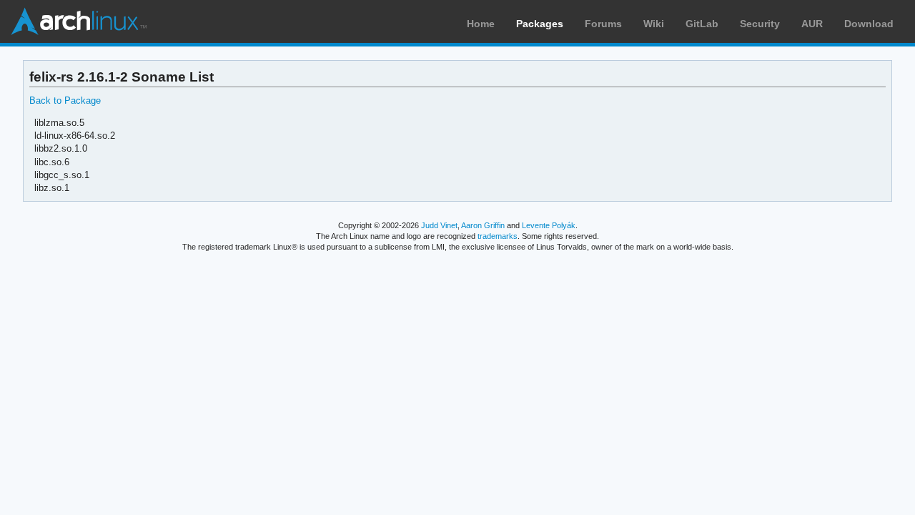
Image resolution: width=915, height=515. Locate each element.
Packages (539, 23)
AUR (812, 23)
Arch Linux (79, 21)
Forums (603, 23)
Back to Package (65, 100)
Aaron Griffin (483, 225)
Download (869, 23)
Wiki (653, 23)
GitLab (702, 23)
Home (481, 23)
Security (760, 23)
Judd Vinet (439, 225)
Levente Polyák (548, 225)
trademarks (498, 236)
